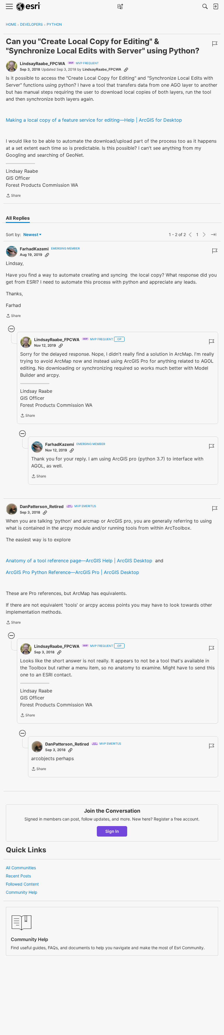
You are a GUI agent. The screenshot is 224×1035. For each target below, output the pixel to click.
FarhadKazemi (34, 248)
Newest (30, 235)
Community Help (21, 892)
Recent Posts (18, 875)
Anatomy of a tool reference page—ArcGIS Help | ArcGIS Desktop (79, 560)
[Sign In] (215, 6)
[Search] (205, 6)
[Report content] (214, 44)
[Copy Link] (126, 69)
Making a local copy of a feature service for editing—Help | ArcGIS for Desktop (94, 120)
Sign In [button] (112, 831)
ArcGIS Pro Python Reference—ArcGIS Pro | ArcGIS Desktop (72, 572)
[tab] (17, 218)
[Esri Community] (28, 6)
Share (13, 196)
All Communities (21, 867)
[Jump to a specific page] (213, 234)
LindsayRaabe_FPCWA (42, 63)
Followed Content (22, 884)
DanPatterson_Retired (42, 506)
